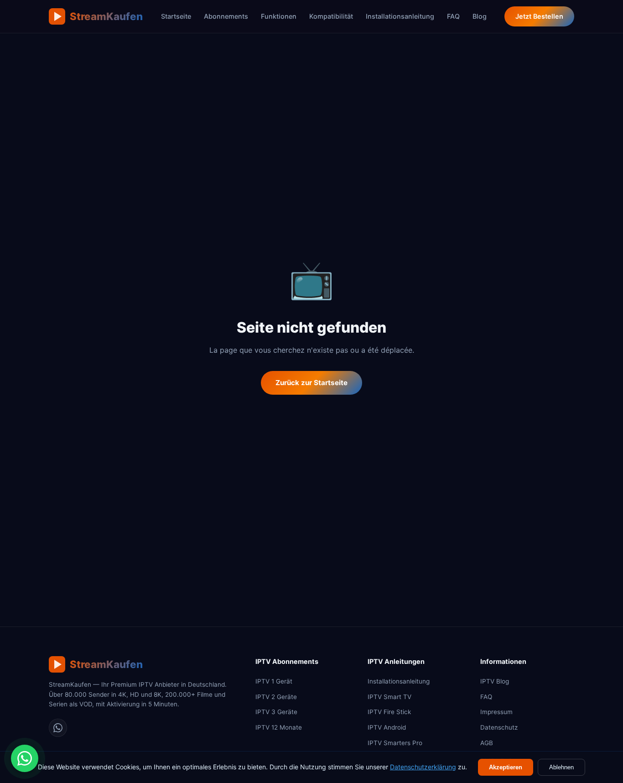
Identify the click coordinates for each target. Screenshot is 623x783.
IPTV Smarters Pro (395, 742)
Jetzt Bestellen (539, 16)
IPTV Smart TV (389, 696)
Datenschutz (499, 727)
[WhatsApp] (58, 728)
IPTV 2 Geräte (276, 696)
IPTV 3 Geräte (276, 711)
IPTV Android (387, 727)
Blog (479, 16)
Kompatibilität (331, 16)
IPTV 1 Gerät (273, 681)
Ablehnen (561, 767)
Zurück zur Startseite (311, 382)
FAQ (453, 16)
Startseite (176, 16)
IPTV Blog (494, 681)
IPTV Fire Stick (389, 711)
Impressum (496, 711)
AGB (486, 742)
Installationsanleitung (400, 16)
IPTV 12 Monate (278, 727)
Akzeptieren (505, 767)
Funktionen (278, 16)
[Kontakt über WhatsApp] (24, 758)
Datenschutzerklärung (423, 767)
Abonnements (226, 16)
